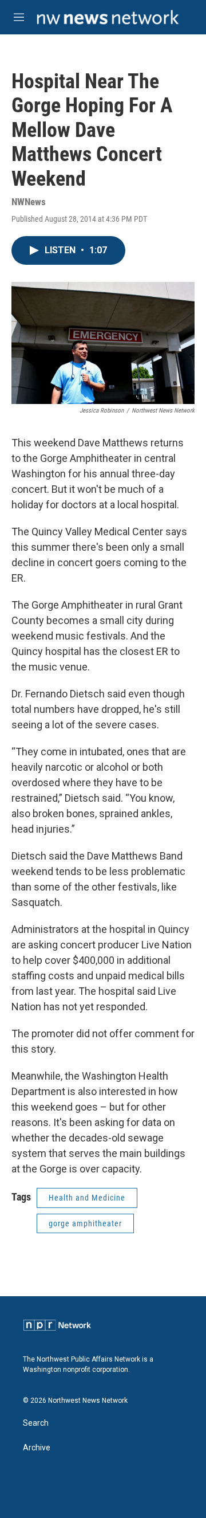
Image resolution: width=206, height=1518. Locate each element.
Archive (36, 1448)
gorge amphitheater (85, 1223)
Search (36, 1423)
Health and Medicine (87, 1197)
